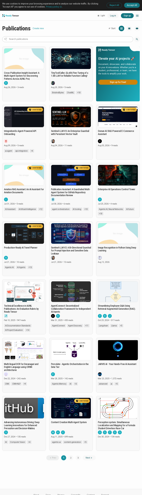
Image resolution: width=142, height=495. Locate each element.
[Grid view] (121, 28)
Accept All (132, 5)
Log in (113, 15)
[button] (137, 15)
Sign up (127, 15)
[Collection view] (137, 28)
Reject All (114, 5)
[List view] (129, 28)
